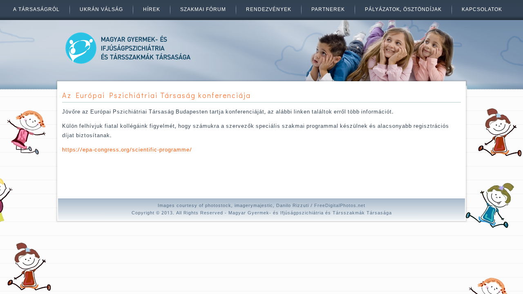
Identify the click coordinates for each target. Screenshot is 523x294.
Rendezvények (268, 10)
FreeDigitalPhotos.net (339, 205)
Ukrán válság (101, 10)
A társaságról (36, 10)
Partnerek (328, 10)
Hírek (151, 10)
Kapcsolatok (482, 10)
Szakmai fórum (203, 10)
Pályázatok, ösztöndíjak (403, 10)
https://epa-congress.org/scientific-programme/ (127, 150)
